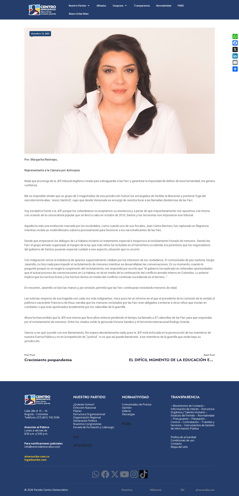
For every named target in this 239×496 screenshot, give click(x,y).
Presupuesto (181, 419)
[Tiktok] (143, 474)
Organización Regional (87, 417)
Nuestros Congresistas (87, 424)
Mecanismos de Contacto (188, 406)
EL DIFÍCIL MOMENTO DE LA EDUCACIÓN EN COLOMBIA (172, 358)
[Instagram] (134, 474)
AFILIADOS (82, 445)
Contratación (191, 422)
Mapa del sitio (179, 447)
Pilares (77, 411)
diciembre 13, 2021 (40, 33)
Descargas (128, 414)
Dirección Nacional (84, 407)
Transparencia (142, 5)
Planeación (198, 419)
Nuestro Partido (77, 5)
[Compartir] (235, 69)
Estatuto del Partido (183, 415)
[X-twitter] (115, 474)
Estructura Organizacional (89, 414)
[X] (235, 49)
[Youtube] (124, 474)
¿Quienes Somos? (83, 404)
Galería (126, 411)
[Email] (235, 62)
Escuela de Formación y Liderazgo (93, 427)
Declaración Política (85, 420)
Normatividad (163, 5)
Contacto (176, 443)
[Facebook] (105, 474)
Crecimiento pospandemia (48, 358)
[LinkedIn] (235, 56)
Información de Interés (185, 409)
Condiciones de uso (182, 440)
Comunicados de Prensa (136, 404)
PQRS (181, 5)
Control (175, 422)
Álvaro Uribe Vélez (79, 14)
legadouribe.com (35, 460)
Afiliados (101, 5)
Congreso (118, 5)
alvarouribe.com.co (36, 456)
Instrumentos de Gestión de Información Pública (193, 426)
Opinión (127, 407)
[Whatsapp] (96, 474)
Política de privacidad (183, 437)
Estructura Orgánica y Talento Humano (192, 410)
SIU (76, 436)
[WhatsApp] (235, 36)
